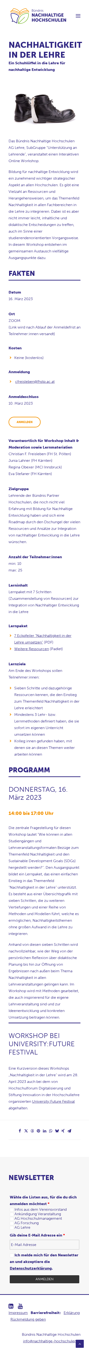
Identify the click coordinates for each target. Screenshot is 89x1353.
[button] (78, 16)
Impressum (18, 1312)
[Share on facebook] (20, 1131)
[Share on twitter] (26, 1131)
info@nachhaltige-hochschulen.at (51, 1341)
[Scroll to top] (80, 1343)
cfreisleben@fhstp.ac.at (35, 381)
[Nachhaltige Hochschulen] (39, 15)
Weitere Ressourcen (31, 649)
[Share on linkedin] (44, 1131)
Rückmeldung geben (28, 1319)
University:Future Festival (53, 1101)
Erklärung (72, 1312)
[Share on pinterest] (38, 1131)
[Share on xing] (63, 1131)
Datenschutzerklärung (31, 1268)
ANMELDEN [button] (25, 422)
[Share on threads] (32, 1131)
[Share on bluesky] (57, 1131)
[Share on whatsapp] (51, 1131)
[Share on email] (69, 1131)
